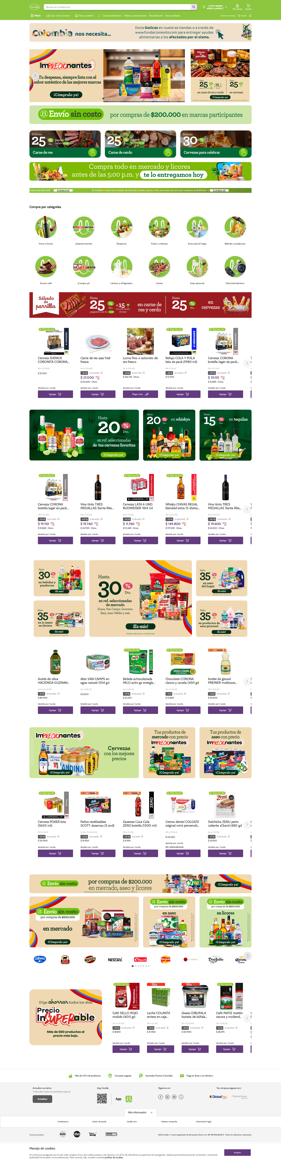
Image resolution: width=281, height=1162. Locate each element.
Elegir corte (137, 394)
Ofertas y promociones (135, 15)
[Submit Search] (194, 7)
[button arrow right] (179, 75)
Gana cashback (172, 15)
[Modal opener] (101, 373)
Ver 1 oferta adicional (175, 847)
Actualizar (42, 1098)
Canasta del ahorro (112, 15)
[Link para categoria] (140, 32)
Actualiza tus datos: (42, 1088)
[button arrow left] (35, 75)
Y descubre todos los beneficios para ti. (52, 1091)
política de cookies (114, 1157)
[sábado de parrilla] (220, 75)
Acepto (237, 1152)
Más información (137, 1112)
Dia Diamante (156, 15)
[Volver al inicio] (34, 7)
